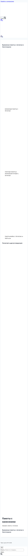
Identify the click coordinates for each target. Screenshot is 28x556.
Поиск (2, 552)
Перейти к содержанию (7, 1)
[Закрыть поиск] (2, 547)
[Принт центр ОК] (3, 15)
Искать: (3, 550)
